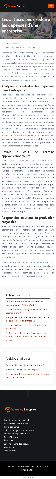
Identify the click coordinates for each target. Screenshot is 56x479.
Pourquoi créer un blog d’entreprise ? (23, 369)
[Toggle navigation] (51, 6)
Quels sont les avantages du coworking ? (25, 365)
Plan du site (28, 477)
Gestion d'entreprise (12, 44)
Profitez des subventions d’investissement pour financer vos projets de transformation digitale (26, 336)
